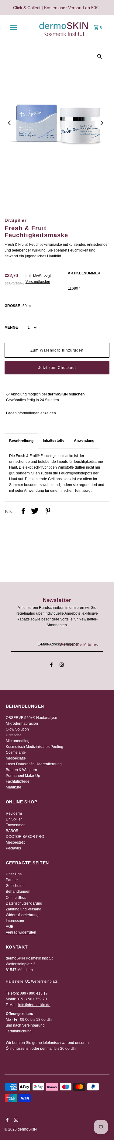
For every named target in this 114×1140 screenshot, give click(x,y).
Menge (11, 327)
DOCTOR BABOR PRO (25, 836)
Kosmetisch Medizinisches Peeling (34, 747)
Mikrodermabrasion (22, 723)
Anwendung (84, 440)
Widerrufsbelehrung (22, 915)
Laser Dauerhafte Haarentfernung (34, 764)
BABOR (12, 831)
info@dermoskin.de (34, 1005)
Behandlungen (18, 891)
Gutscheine (15, 886)
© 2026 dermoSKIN (21, 1129)
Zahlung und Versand (23, 909)
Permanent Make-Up (23, 776)
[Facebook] (51, 666)
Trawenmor (15, 825)
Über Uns (14, 874)
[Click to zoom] (99, 56)
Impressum (15, 921)
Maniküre (13, 787)
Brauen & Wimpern (21, 770)
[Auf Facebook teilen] (23, 512)
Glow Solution (17, 729)
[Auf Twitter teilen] (35, 512)
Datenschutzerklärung (24, 903)
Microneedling (17, 741)
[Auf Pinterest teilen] (48, 512)
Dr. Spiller (14, 819)
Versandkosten (38, 282)
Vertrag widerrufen (21, 932)
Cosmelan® (16, 752)
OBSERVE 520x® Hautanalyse (31, 718)
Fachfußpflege (17, 781)
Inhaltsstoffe (53, 440)
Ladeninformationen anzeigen (31, 413)
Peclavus (13, 848)
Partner (12, 880)
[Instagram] (62, 666)
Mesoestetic (16, 842)
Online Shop (16, 897)
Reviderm (14, 813)
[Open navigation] (13, 27)
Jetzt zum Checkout (57, 368)
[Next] (101, 123)
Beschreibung (21, 441)
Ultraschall (14, 735)
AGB (9, 926)
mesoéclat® (16, 758)
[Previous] (9, 123)
